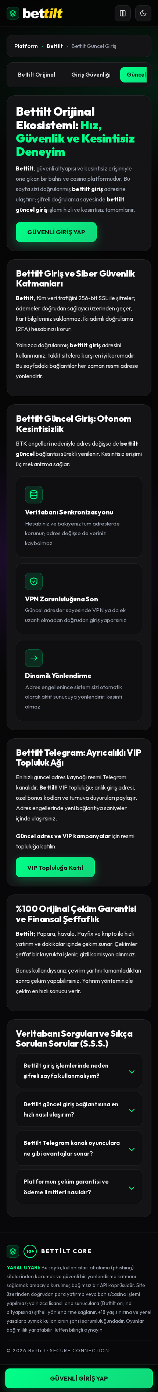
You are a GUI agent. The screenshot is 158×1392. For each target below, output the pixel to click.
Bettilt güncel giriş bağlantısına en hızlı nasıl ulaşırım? (71, 1109)
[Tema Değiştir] (143, 13)
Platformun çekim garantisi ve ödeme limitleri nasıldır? (66, 1187)
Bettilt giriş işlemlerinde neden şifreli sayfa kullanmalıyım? (66, 1071)
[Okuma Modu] (123, 13)
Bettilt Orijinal (36, 74)
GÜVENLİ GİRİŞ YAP (56, 232)
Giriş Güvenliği (91, 74)
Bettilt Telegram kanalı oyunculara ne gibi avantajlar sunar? (72, 1148)
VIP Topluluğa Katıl (55, 867)
